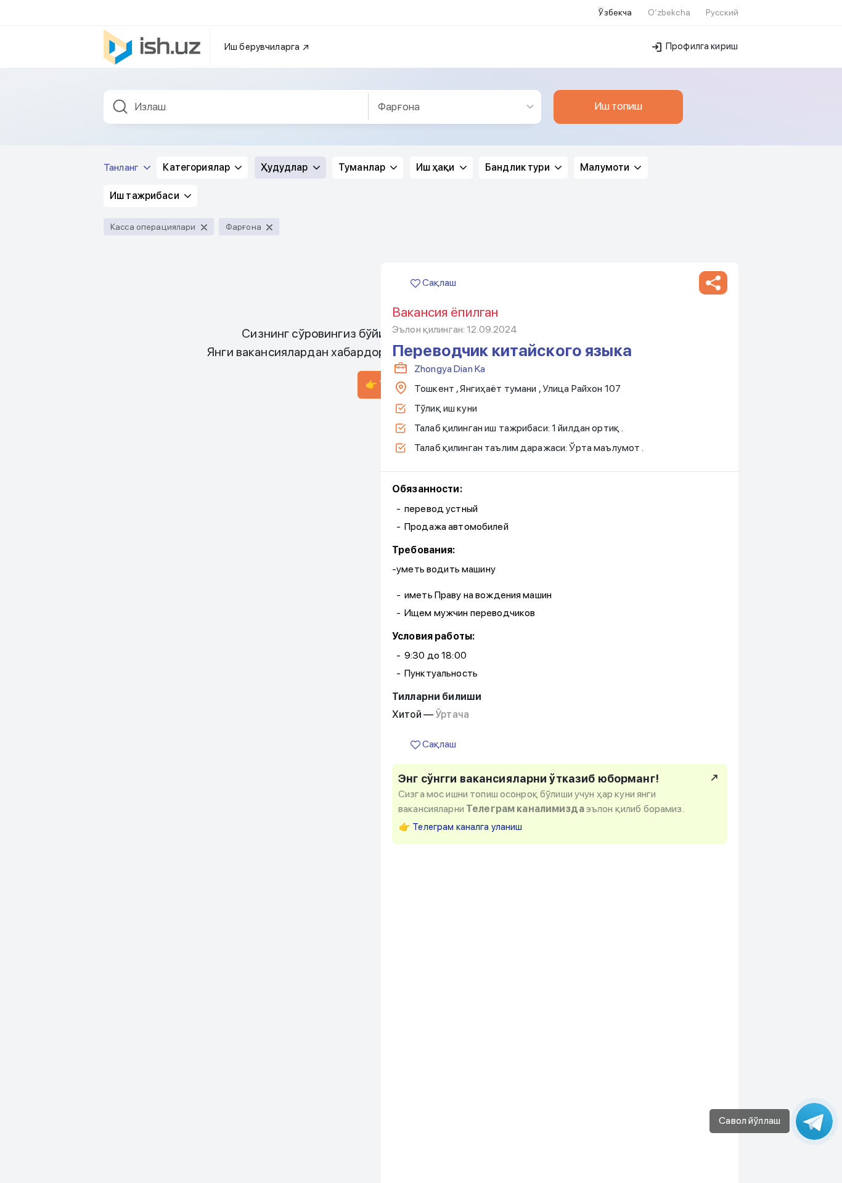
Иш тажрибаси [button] (145, 195)
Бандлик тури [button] (518, 167)
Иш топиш (618, 106)
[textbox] (236, 107)
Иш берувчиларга (262, 46)
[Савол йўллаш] (814, 1121)
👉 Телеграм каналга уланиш (461, 826)
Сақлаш (438, 282)
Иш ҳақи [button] (436, 167)
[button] (713, 283)
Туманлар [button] (362, 167)
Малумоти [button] (605, 167)
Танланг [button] (122, 167)
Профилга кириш (701, 46)
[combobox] (236, 107)
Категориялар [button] (197, 167)
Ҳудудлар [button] (285, 167)
